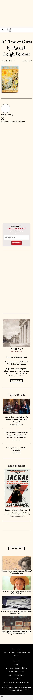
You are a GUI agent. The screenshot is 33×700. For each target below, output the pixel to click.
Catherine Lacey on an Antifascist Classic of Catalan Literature (16, 572)
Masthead (16, 661)
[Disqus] (16, 147)
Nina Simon (17, 453)
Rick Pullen (17, 440)
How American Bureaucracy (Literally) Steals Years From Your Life (16, 612)
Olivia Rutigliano (17, 424)
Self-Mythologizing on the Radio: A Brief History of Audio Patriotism (16, 633)
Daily (16, 349)
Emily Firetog (6, 61)
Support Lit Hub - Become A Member (16, 682)
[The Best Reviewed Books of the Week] (17, 489)
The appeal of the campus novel (16, 357)
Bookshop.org (15, 689)
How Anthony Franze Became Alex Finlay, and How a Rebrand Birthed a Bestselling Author (16, 434)
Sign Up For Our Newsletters (16, 668)
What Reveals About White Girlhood (16, 592)
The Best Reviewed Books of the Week (17, 510)
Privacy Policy (17, 679)
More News (16, 381)
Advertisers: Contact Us (16, 675)
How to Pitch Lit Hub (16, 672)
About (16, 664)
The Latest (16, 548)
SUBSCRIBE (16, 243)
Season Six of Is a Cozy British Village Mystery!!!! (16, 419)
